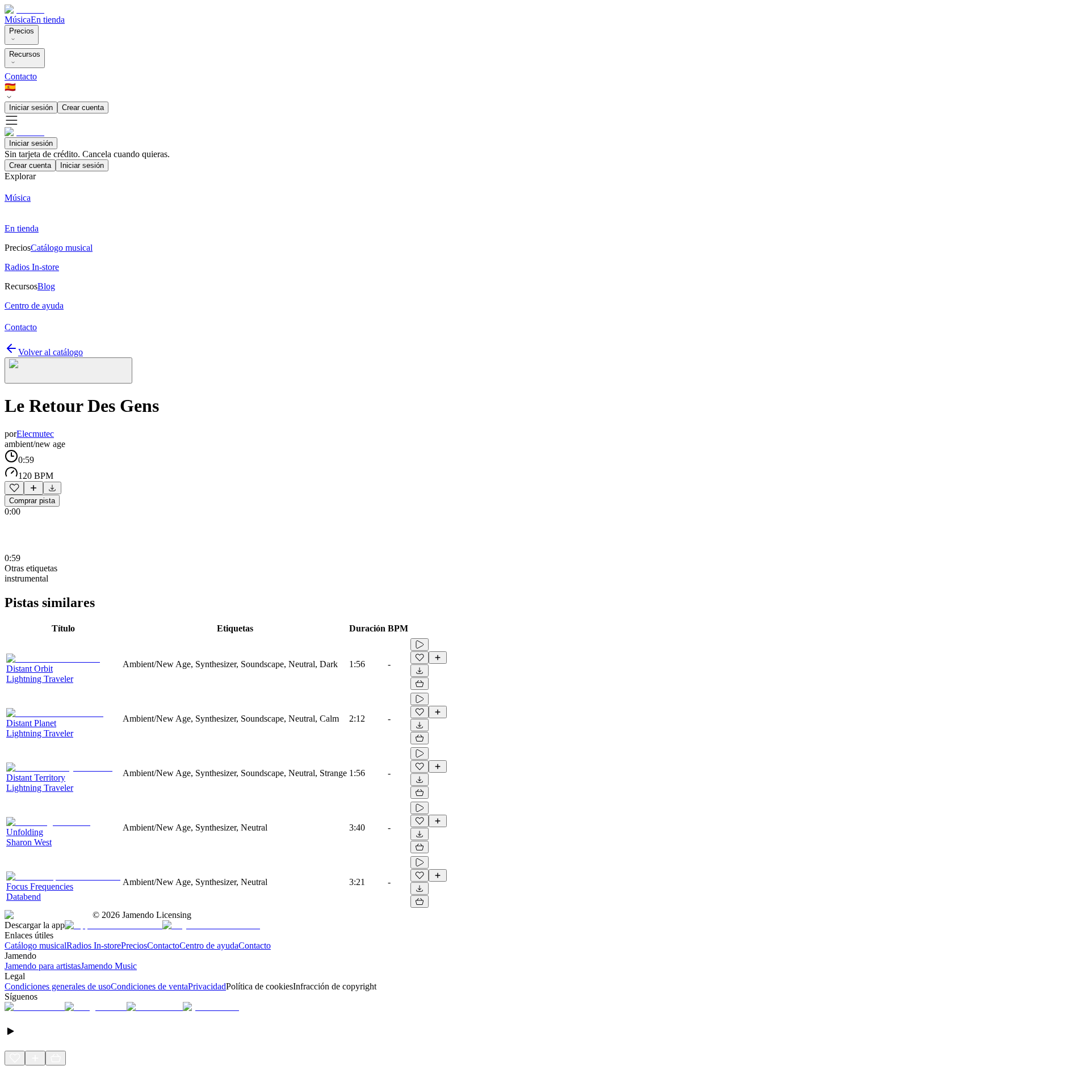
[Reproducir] (419, 644)
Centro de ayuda (208, 945)
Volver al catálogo (50, 352)
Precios (21, 31)
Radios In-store (93, 945)
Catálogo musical (35, 945)
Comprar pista (32, 500)
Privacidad (207, 986)
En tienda (48, 19)
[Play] (68, 370)
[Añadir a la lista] (33, 488)
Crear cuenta (83, 107)
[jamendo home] (24, 9)
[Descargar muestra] (52, 488)
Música (18, 19)
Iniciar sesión (31, 107)
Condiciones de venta (149, 986)
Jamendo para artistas (43, 966)
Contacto (21, 76)
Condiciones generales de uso (58, 986)
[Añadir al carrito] (419, 683)
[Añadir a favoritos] (14, 488)
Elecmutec (35, 434)
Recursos (24, 54)
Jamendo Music (109, 966)
